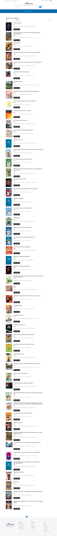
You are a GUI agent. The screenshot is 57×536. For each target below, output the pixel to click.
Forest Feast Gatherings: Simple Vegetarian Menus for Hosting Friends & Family (28, 433)
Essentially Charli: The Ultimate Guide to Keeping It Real (26, 91)
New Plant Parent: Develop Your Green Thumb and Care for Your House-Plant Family (28, 276)
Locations (32, 523)
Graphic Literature (31, 123)
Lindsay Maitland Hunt (25, 407)
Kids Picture (29, 104)
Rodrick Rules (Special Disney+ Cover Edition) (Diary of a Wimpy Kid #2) (28, 502)
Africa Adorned (17, 42)
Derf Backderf (23, 123)
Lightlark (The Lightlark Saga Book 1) (22, 256)
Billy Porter (23, 475)
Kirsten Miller (23, 347)
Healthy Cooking (34, 407)
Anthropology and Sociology (32, 455)
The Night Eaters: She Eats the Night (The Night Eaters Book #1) (28, 491)
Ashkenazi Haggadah (18, 198)
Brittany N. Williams (24, 55)
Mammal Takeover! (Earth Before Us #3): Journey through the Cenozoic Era (28, 169)
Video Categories (21, 524)
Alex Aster (23, 269)
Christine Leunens (24, 318)
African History (31, 46)
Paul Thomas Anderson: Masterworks (22, 246)
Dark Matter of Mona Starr (19, 325)
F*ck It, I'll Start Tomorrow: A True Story (22, 110)
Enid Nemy (23, 75)
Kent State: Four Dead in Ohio (20, 120)
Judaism (31, 201)
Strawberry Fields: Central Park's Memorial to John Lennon (27, 363)
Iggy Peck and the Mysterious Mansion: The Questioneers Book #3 (28, 393)
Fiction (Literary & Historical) (34, 143)
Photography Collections (34, 289)
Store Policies (33, 527)
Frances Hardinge (24, 26)
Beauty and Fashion (31, 75)
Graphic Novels (33, 328)
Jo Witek (23, 104)
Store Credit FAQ (46, 527)
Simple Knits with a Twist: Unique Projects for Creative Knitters (28, 62)
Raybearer (16, 481)
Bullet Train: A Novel (18, 422)
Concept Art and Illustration (33, 386)
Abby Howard (23, 173)
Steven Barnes (24, 308)
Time (15, 286)
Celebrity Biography (31, 475)
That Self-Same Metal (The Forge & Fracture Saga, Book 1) (27, 52)
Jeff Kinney (23, 162)
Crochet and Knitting (32, 65)
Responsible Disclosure (47, 531)
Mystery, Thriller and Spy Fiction (33, 426)
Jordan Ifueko (24, 485)
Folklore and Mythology (32, 466)
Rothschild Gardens (18, 81)
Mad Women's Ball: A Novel (20, 179)
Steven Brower (24, 299)
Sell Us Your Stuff (46, 526)
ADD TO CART (17, 29)
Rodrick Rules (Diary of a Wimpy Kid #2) (23, 227)
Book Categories (21, 523)
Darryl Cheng (23, 280)
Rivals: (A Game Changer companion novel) (24, 334)
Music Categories (21, 527)
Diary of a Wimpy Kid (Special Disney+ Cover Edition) (26, 188)
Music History (31, 299)
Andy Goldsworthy (24, 289)
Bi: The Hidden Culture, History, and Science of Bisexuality (27, 452)
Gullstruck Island (17, 23)
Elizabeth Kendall (24, 37)
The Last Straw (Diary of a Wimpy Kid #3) (23, 159)
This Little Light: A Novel (19, 354)
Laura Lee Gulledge (24, 328)
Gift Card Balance (33, 526)
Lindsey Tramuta (24, 221)
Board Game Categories (22, 526)
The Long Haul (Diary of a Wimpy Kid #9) (23, 413)
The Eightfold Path (18, 305)
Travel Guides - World (33, 221)
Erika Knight (23, 65)
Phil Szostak (23, 386)
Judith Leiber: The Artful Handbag (21, 72)
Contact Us (45, 524)
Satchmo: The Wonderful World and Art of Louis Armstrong (27, 295)
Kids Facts (30, 94)
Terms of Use (45, 530)
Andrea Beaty (24, 133)
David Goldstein (24, 201)
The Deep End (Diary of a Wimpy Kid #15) (23, 208)
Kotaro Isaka (23, 426)
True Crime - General (33, 37)
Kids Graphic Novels (32, 173)
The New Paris (17, 217)
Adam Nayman (23, 250)
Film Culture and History (33, 250)
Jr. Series (30, 152)
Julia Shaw (23, 455)
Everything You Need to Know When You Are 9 (24, 344)
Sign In (44, 523)
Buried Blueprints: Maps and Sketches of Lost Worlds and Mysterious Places (27, 462)
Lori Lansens (23, 357)
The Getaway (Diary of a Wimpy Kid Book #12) (24, 237)
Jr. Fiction (29, 162)
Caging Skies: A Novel (18, 315)
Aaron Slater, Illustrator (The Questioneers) (23, 130)
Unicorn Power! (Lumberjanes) (21, 373)
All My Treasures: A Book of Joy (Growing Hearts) (25, 101)
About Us (32, 524)
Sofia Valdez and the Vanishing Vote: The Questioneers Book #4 (28, 149)
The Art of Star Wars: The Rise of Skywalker (23, 383)
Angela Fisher (23, 46)
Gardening (30, 280)
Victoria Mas (23, 182)
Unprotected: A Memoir (19, 472)
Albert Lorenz (23, 466)
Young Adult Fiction (33, 26)
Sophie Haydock (24, 143)
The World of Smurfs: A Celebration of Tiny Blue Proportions (27, 442)
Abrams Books (24, 94)
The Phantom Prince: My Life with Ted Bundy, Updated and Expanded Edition (27, 33)
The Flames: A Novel (18, 139)
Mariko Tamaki (24, 376)
